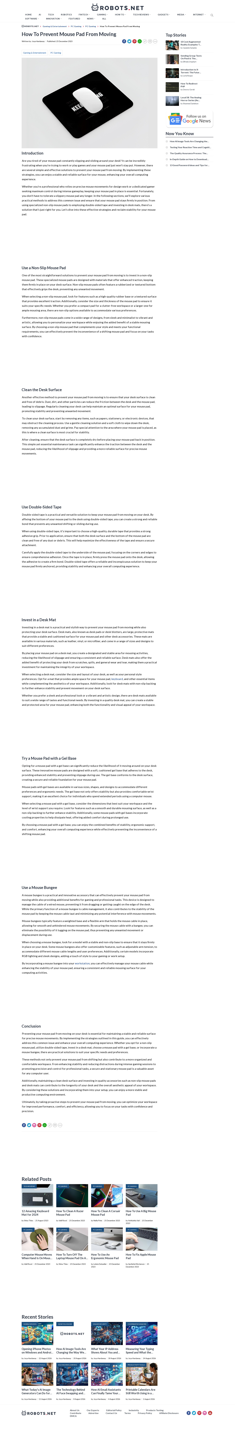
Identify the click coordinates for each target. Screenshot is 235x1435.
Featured (74, 18)
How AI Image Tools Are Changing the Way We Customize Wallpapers (71, 1352)
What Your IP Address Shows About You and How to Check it (104, 1352)
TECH (51, 14)
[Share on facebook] (124, 41)
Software (31, 18)
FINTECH (83, 14)
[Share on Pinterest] (134, 41)
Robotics (66, 14)
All (104, 18)
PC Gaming (55, 52)
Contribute (75, 1413)
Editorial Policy (114, 1410)
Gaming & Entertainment (34, 52)
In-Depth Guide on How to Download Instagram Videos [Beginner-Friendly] (189, 159)
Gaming (101, 14)
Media (180, 14)
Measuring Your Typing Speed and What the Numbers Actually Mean (140, 1352)
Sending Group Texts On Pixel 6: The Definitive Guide (191, 57)
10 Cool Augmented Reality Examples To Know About (191, 43)
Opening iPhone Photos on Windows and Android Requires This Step (37, 1352)
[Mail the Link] (150, 41)
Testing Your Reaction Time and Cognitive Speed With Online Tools (191, 147)
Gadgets (163, 14)
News (90, 18)
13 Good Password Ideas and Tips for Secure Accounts (189, 165)
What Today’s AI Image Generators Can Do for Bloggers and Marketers (36, 1393)
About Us (74, 1410)
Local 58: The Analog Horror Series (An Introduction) (191, 99)
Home (28, 14)
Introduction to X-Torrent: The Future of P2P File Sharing (191, 71)
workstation (82, 963)
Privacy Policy (145, 1413)
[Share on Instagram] (34, 1125)
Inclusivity (134, 1410)
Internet (198, 14)
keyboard (117, 678)
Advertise (93, 1413)
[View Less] (155, 41)
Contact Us (111, 1413)
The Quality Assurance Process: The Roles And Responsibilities (188, 153)
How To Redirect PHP (189, 85)
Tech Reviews (141, 14)
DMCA (73, 1416)
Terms (127, 1413)
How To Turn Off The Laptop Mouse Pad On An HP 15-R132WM (71, 1258)
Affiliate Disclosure (169, 1413)
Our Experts (93, 1410)
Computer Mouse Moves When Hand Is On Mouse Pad (37, 1258)
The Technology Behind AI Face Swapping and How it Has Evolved (70, 1393)
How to (119, 14)
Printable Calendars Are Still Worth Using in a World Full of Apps (140, 1393)
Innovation (53, 18)
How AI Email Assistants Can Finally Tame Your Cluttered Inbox (106, 1393)
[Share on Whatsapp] (140, 41)
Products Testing (154, 1410)
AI (40, 14)
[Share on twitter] (129, 41)
